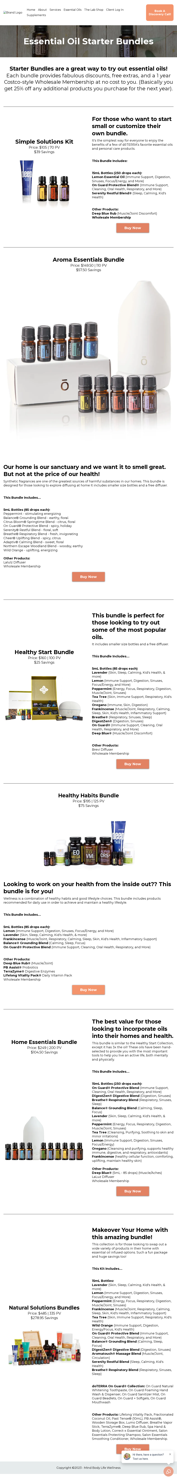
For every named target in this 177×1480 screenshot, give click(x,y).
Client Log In (115, 9)
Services (55, 9)
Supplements (36, 15)
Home (31, 9)
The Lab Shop (93, 9)
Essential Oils (72, 9)
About (42, 9)
